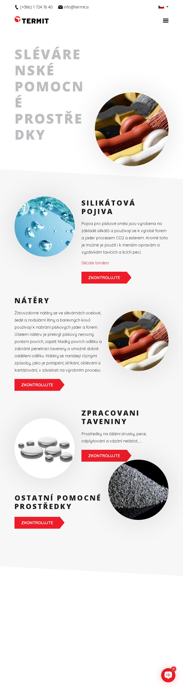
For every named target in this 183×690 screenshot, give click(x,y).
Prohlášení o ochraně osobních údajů (76, 661)
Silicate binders (95, 262)
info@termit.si (76, 7)
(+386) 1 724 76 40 (36, 7)
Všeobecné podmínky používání (132, 661)
